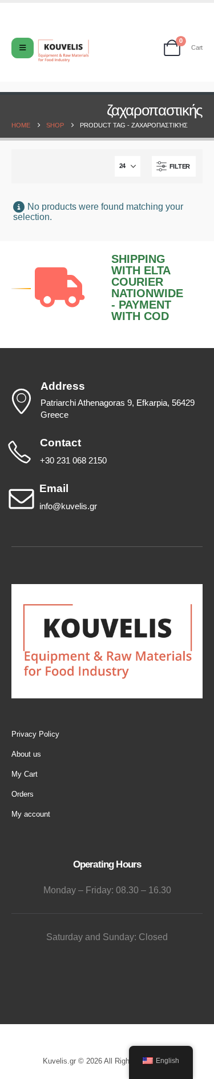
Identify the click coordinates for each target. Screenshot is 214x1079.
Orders (22, 794)
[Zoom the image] (107, 589)
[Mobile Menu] (22, 48)
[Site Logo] (63, 51)
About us (26, 754)
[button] (174, 166)
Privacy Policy (35, 734)
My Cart (24, 774)
